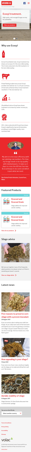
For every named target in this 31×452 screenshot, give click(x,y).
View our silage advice (7, 275)
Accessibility (4, 430)
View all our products (7, 230)
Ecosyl (7, 3)
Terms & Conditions (6, 423)
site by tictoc (4, 449)
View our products (9, 25)
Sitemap (3, 434)
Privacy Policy (5, 426)
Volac (7, 439)
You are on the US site (7, 410)
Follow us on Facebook (24, 3)
